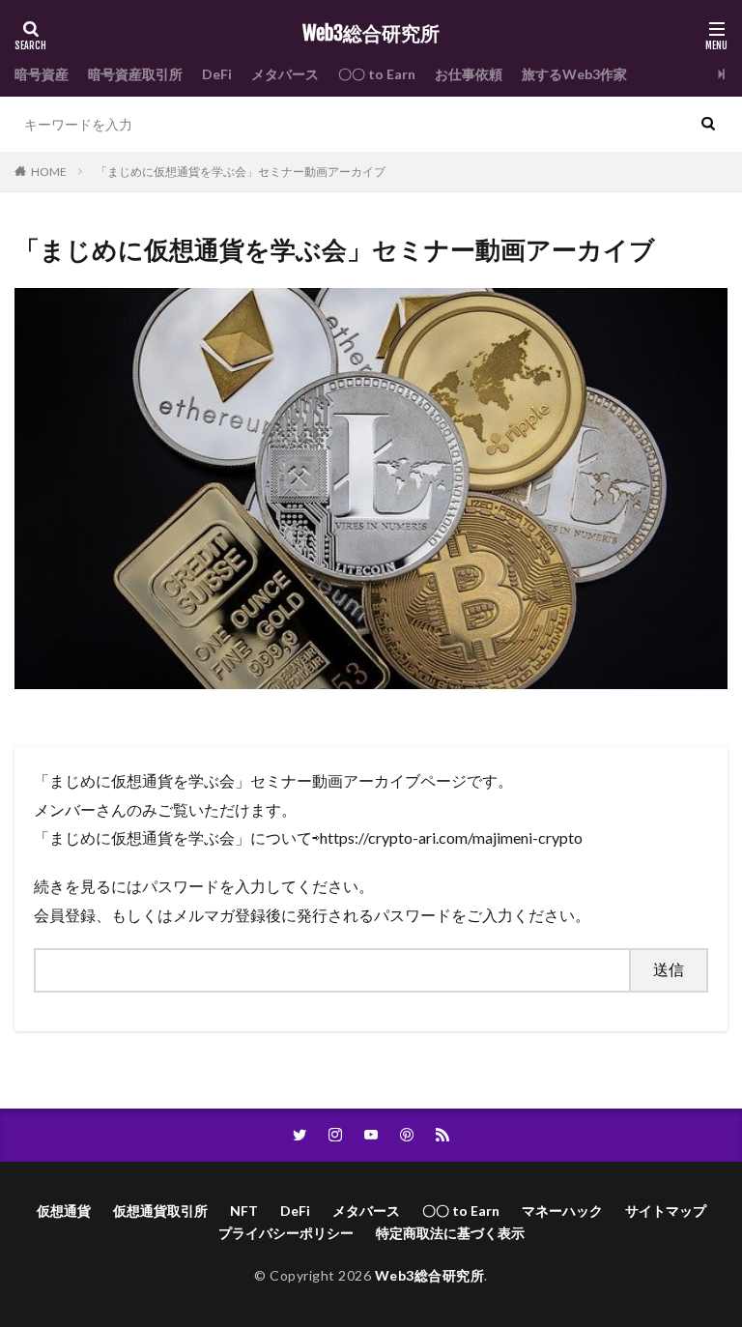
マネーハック (562, 1210)
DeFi (217, 74)
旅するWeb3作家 (574, 74)
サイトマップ (665, 1210)
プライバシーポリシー (286, 1233)
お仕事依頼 (468, 74)
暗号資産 (41, 74)
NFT (244, 1210)
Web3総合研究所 (371, 33)
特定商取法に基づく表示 (450, 1233)
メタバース (285, 74)
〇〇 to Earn (376, 74)
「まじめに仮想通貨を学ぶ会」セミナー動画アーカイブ (240, 171)
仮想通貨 (64, 1210)
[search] (708, 124)
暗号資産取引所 (135, 74)
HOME (49, 171)
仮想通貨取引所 (160, 1210)
